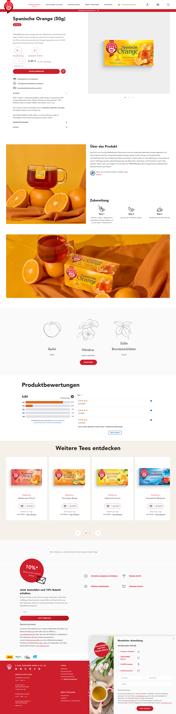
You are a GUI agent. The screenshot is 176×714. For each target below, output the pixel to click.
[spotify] (39, 669)
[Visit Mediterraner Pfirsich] (26, 488)
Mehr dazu (18, 705)
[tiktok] (34, 669)
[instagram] (25, 669)
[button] (125, 97)
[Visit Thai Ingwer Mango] (69, 488)
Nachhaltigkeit (129, 4)
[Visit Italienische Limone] (112, 488)
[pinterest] (30, 669)
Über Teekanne (92, 4)
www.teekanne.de (166, 703)
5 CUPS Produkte (126, 664)
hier (96, 552)
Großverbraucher (126, 671)
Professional (74, 4)
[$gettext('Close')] (173, 638)
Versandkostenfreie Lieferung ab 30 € (30, 88)
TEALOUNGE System (54, 4)
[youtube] (16, 669)
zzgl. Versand (31, 514)
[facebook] (20, 669)
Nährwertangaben (20, 122)
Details (16, 127)
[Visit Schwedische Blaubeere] (155, 488)
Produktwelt (34, 4)
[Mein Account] (147, 4)
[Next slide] (98, 533)
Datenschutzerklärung (129, 700)
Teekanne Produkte (127, 651)
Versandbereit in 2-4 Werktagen (28, 79)
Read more (88, 362)
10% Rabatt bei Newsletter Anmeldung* (31, 83)
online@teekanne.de (27, 634)
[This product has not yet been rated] (40, 29)
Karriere (108, 4)
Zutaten (16, 93)
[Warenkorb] (158, 4)
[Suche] (168, 4)
